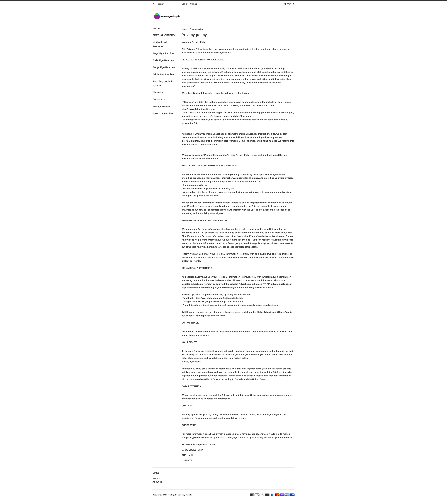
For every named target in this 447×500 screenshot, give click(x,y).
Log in (184, 4)
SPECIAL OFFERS (163, 35)
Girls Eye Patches (163, 60)
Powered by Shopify (183, 495)
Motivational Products (159, 44)
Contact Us (159, 99)
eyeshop (171, 495)
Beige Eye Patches (163, 67)
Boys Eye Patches (163, 53)
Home (156, 28)
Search (156, 478)
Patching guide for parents (163, 83)
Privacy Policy (161, 106)
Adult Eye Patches (163, 74)
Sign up (193, 4)
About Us (158, 92)
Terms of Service (162, 113)
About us (157, 482)
